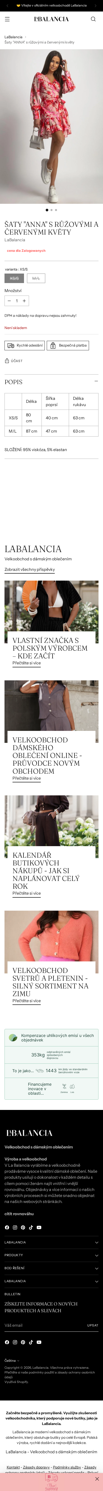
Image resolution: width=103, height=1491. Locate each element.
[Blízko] (97, 1479)
